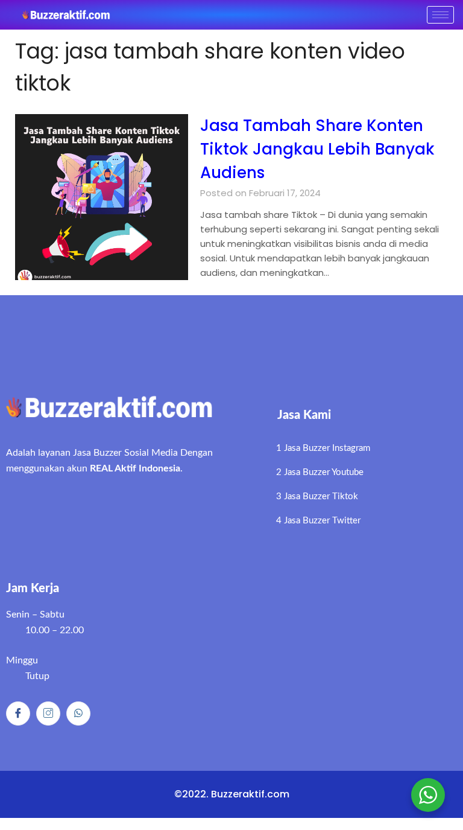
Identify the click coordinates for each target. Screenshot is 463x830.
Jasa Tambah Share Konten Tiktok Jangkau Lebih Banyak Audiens (317, 149)
